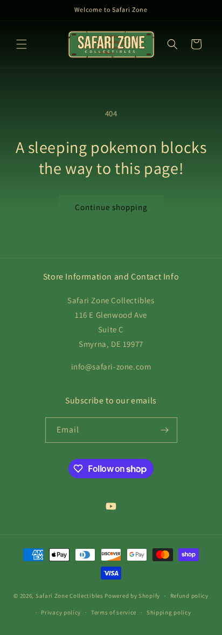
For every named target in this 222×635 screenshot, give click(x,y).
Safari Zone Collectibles (69, 595)
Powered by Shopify (132, 595)
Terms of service (113, 612)
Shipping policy (169, 612)
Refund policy (189, 595)
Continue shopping (111, 207)
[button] (21, 44)
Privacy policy (61, 612)
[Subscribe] (165, 430)
